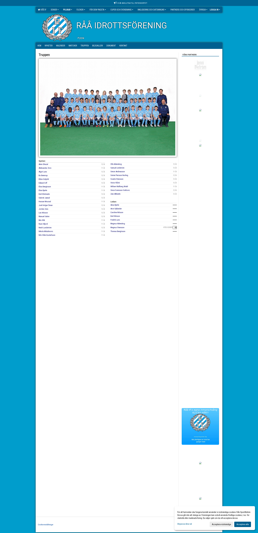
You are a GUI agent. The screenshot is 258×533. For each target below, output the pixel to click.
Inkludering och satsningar (151, 9)
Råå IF (43, 9)
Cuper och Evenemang (121, 9)
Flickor (80, 9)
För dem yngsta (97, 9)
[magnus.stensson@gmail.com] (176, 227)
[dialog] (214, 518)
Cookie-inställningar (45, 524)
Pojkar (66, 9)
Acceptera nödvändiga (221, 524)
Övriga (202, 9)
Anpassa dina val (184, 524)
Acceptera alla (242, 524)
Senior (54, 9)
